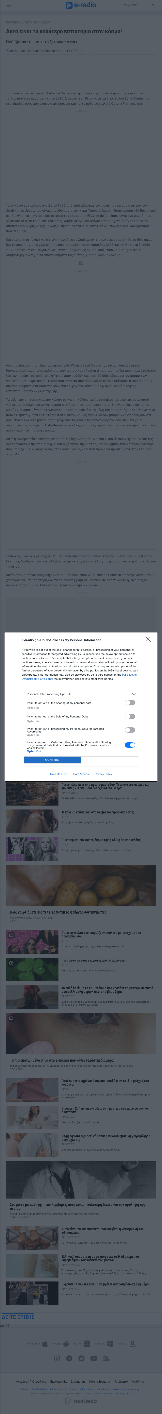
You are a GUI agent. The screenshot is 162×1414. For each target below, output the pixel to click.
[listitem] (81, 694)
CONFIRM (52, 759)
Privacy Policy (103, 774)
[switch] (130, 702)
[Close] (149, 640)
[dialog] (81, 707)
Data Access (81, 774)
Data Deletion (58, 774)
